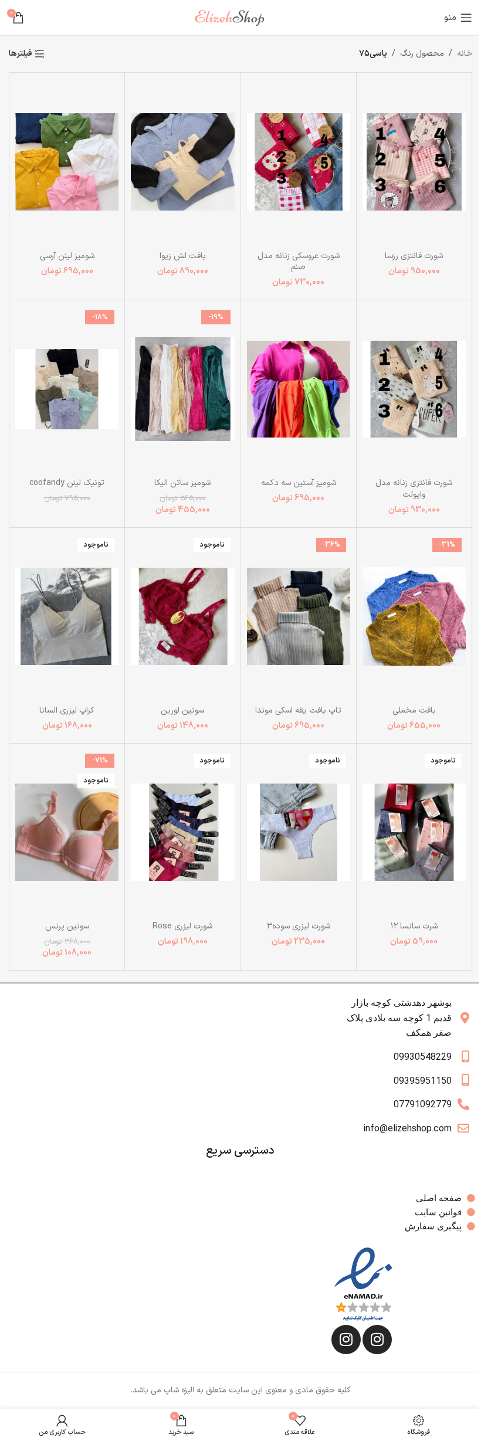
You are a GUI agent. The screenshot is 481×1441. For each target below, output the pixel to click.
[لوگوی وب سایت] (234, 17)
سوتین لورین (182, 710)
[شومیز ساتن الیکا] (182, 389)
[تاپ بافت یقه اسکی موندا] (298, 617)
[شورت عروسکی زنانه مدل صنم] (298, 162)
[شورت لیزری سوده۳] (298, 833)
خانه (464, 54)
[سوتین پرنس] (66, 833)
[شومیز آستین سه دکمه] (298, 389)
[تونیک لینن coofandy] (66, 389)
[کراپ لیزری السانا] (66, 617)
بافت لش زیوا (183, 256)
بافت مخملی (414, 710)
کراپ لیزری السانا (66, 710)
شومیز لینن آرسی (67, 256)
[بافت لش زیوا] (182, 162)
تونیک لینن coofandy (66, 483)
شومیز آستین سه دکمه (298, 483)
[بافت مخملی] (414, 617)
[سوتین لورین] (182, 617)
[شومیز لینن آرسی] (66, 162)
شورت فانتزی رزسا (414, 256)
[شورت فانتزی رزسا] (414, 162)
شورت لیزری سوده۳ (298, 926)
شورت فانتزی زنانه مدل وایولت (413, 489)
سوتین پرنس (67, 926)
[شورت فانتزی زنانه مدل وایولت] (414, 389)
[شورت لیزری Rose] (182, 833)
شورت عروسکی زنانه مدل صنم (299, 262)
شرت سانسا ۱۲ (414, 926)
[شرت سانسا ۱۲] (414, 833)
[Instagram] (377, 1339)
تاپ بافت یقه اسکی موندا (298, 710)
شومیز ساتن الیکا (182, 483)
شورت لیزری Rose (182, 926)
